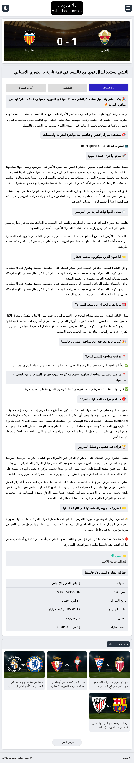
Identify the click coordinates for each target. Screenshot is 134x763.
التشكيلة (67, 87)
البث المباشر (108, 87)
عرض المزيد (67, 742)
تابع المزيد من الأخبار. (113, 561)
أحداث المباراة (26, 87)
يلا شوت (127, 757)
